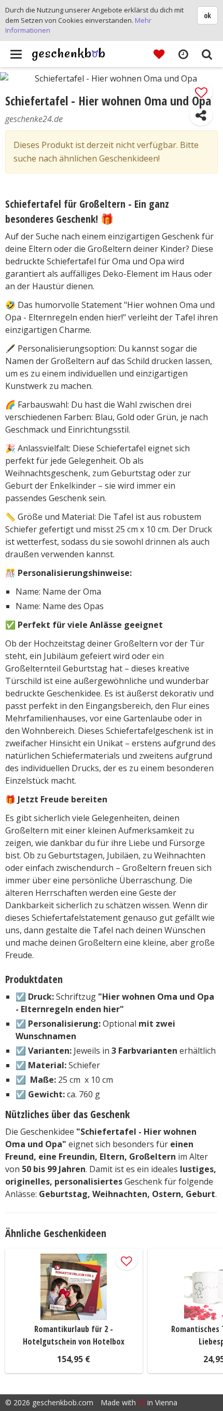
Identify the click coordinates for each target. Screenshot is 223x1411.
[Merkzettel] (159, 53)
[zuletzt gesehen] (182, 53)
